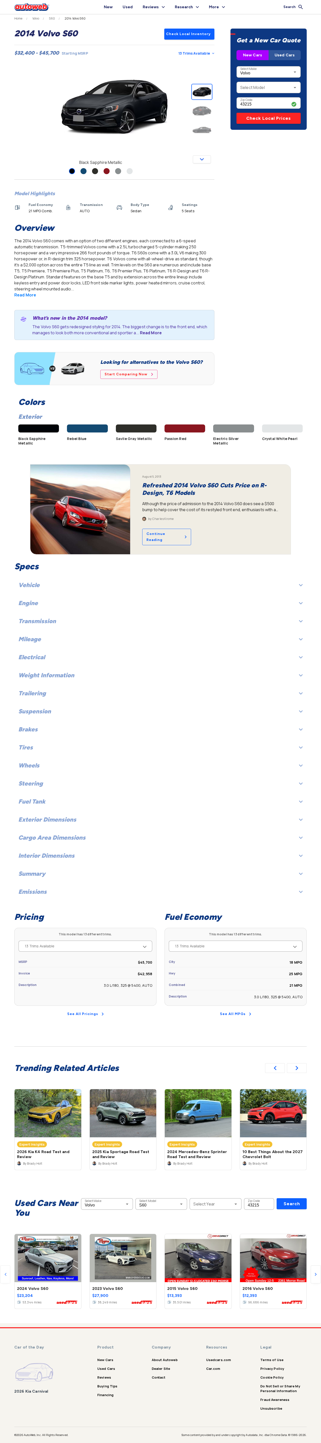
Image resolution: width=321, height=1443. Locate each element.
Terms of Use (271, 1360)
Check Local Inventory (188, 34)
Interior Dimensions (46, 855)
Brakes (28, 729)
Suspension (34, 711)
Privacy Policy (272, 1368)
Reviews (104, 1377)
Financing (105, 1395)
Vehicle (29, 585)
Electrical (31, 657)
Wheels (28, 765)
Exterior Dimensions (47, 819)
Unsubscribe (271, 1408)
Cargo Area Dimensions (52, 837)
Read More (25, 295)
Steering (30, 783)
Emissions (32, 891)
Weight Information (46, 675)
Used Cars (285, 55)
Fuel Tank (31, 801)
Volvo (35, 19)
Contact (158, 1377)
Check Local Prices (268, 118)
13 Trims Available (194, 53)
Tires (25, 747)
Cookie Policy (272, 1377)
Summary (31, 873)
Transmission (37, 621)
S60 (52, 19)
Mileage (29, 639)
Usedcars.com (218, 1360)
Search (292, 1203)
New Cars (252, 55)
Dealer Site (161, 1368)
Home (18, 19)
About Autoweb (165, 1360)
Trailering (32, 693)
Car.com (213, 1368)
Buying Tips (107, 1386)
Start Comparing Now (126, 374)
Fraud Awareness (274, 1399)
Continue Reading (155, 537)
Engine (28, 603)
